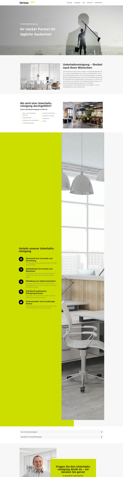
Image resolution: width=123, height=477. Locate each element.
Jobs (83, 2)
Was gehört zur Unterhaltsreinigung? (31, 437)
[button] (61, 432)
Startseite (69, 2)
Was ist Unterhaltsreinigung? (29, 432)
